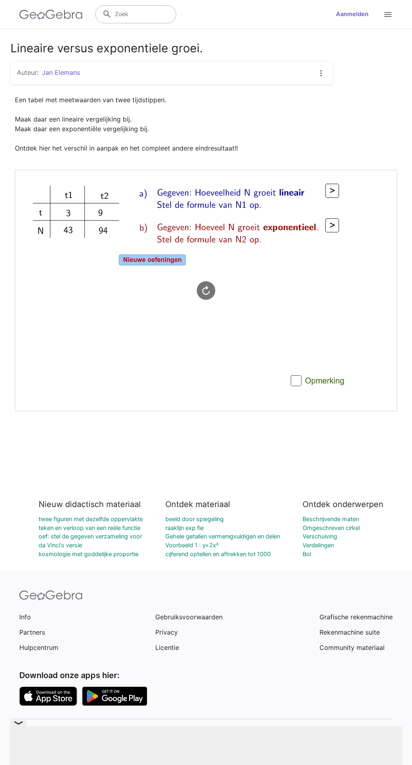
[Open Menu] (388, 14)
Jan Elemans (61, 72)
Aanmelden (352, 14)
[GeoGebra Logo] (50, 14)
